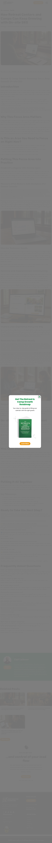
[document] (26, 421)
